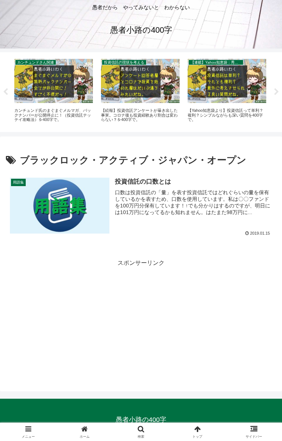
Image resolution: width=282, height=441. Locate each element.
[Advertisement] (141, 319)
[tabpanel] (53, 91)
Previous (5, 92)
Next (276, 92)
